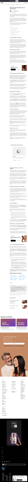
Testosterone (8, 4)
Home (10, 6)
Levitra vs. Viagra (21, 275)
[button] (18, 283)
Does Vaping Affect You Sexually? (14, 27)
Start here (13, 69)
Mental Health (17, 4)
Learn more (18, 69)
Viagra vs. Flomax (21, 279)
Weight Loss (21, 4)
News (23, 4)
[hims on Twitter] (4, 461)
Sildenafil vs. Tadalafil (22, 276)
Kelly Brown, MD (16, 10)
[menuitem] (5, 4)
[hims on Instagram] (7, 461)
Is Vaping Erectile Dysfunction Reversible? (14, 32)
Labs (10, 4)
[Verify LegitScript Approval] (3, 468)
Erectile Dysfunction (5, 327)
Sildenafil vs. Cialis (22, 278)
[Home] (2, 2)
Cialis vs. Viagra (12, 275)
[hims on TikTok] (9, 461)
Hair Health (13, 4)
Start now (13, 240)
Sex (5, 4)
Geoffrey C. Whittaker (16, 11)
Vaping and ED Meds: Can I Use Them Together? (15, 31)
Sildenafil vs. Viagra (13, 279)
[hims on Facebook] (2, 461)
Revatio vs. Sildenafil (13, 276)
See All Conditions (4, 415)
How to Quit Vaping (12, 33)
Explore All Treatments (13, 391)
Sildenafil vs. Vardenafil (13, 278)
